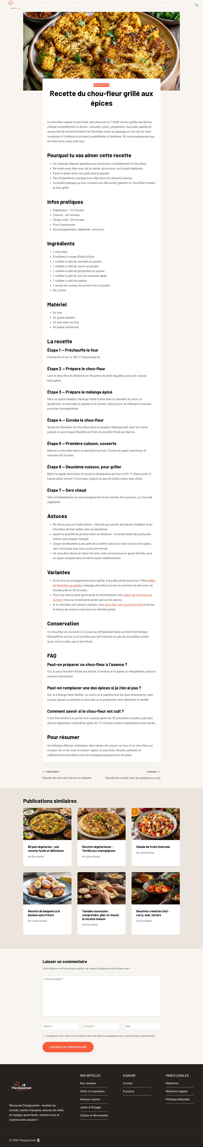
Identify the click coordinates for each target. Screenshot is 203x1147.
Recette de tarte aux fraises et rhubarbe (67, 775)
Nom (48, 1026)
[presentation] (47, 824)
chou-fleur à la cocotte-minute (123, 604)
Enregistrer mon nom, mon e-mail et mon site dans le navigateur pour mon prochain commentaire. (100, 1035)
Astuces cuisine (96, 5)
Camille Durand (39, 921)
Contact (128, 1083)
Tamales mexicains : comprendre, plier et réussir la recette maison (100, 915)
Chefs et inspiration (68, 5)
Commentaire (53, 979)
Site (127, 1026)
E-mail (90, 1026)
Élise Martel (104, 112)
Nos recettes (40, 5)
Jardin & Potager (124, 5)
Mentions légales (177, 1091)
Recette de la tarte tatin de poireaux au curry (133, 775)
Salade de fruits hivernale (153, 847)
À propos (128, 1091)
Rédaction (172, 1083)
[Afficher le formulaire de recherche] (196, 5)
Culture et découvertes (156, 5)
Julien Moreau (93, 856)
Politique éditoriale (177, 1099)
